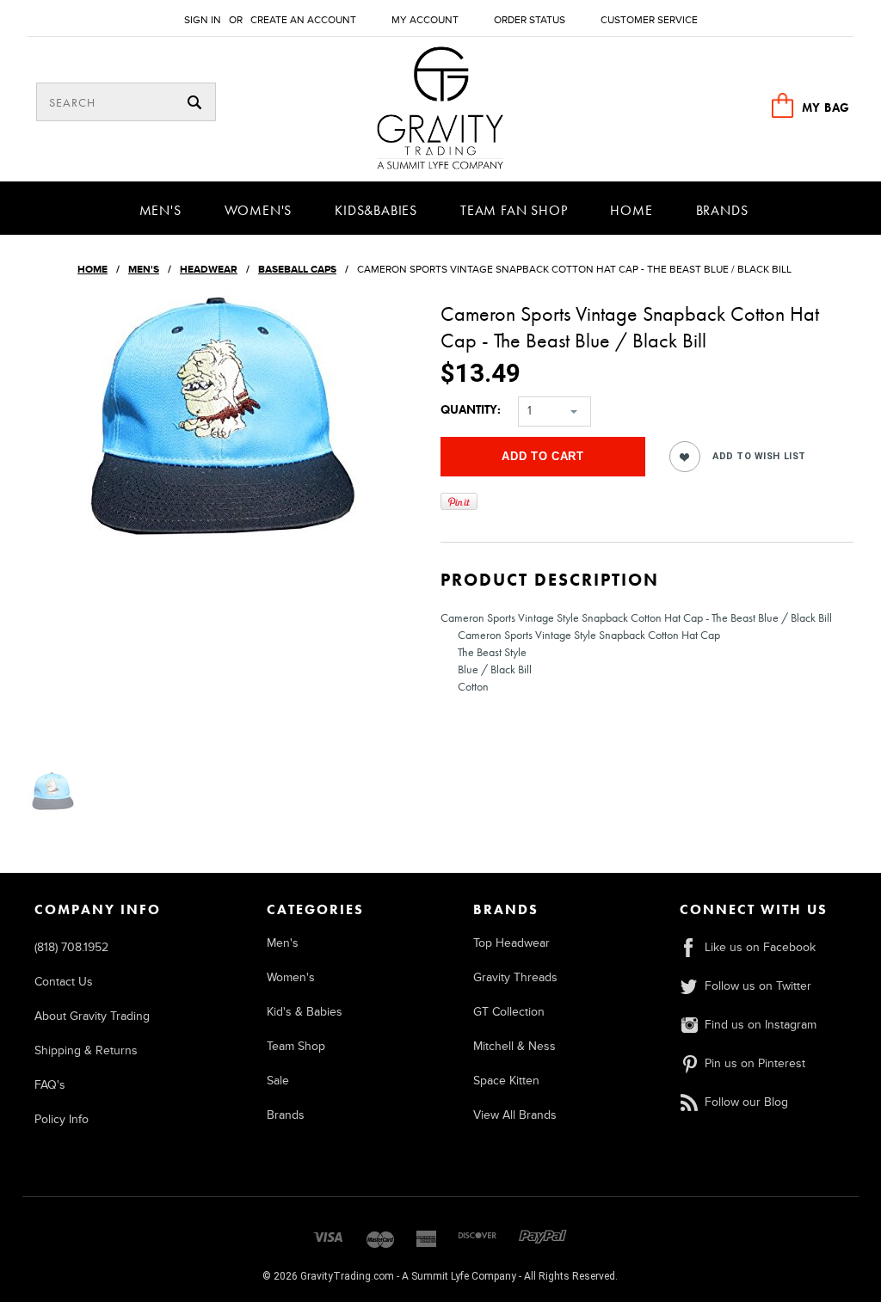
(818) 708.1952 (71, 947)
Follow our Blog (746, 1102)
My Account (425, 20)
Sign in (202, 20)
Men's (160, 210)
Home (631, 210)
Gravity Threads (515, 977)
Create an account (303, 20)
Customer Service (649, 20)
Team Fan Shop (513, 210)
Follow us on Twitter (758, 986)
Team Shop (296, 1046)
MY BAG (826, 107)
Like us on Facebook (760, 947)
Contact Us (63, 981)
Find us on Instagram (760, 1024)
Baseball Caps (297, 269)
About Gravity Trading (92, 1016)
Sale (278, 1080)
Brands (722, 210)
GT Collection (509, 1011)
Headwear (208, 269)
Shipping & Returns (86, 1050)
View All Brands (515, 1115)
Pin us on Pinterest (755, 1063)
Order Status (529, 20)
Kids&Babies (376, 210)
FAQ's (49, 1085)
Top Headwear (511, 943)
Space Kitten (506, 1080)
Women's (259, 210)
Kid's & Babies (304, 1011)
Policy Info (61, 1119)
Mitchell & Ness (514, 1046)
